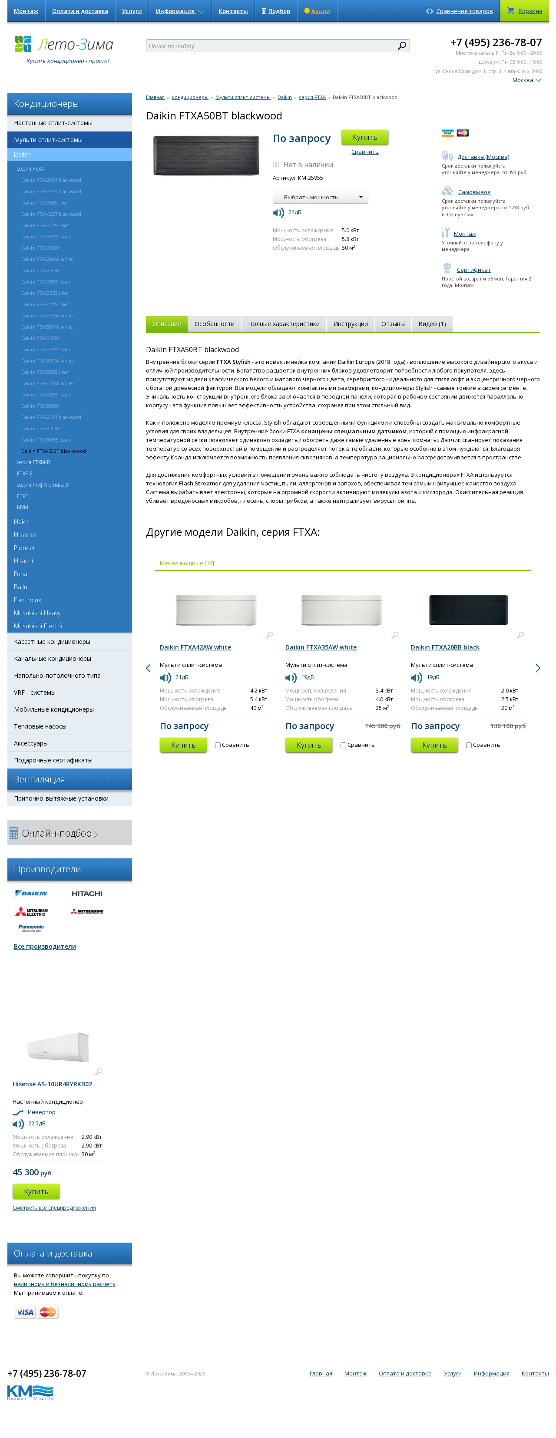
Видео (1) (432, 324)
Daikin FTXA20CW (40, 247)
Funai (21, 574)
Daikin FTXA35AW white (47, 360)
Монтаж (26, 11)
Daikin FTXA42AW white (47, 383)
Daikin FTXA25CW (40, 270)
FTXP (22, 496)
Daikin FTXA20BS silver (45, 202)
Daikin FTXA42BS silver (45, 304)
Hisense (25, 535)
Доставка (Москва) (483, 157)
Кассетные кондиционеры (52, 641)
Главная (155, 97)
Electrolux (27, 600)
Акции (320, 11)
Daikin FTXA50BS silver (45, 372)
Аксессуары (31, 743)
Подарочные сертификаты (53, 760)
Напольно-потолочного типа (57, 675)
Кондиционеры (190, 97)
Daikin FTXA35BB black (46, 236)
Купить (365, 137)
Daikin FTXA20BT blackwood (51, 180)
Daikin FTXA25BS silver (45, 293)
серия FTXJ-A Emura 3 (42, 484)
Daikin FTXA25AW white (47, 315)
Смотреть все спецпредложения (54, 1207)
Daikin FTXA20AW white (47, 259)
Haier (21, 522)
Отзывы (393, 324)
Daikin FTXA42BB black (46, 394)
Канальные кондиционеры (52, 658)
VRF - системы (35, 692)
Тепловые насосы (40, 726)
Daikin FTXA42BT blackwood (51, 214)
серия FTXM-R (33, 462)
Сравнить (365, 151)
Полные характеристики (284, 324)
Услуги (132, 11)
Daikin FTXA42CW (40, 428)
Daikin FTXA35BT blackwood (51, 191)
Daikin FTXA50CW (40, 405)
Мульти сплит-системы (48, 139)
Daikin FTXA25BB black (46, 349)
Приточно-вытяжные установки (61, 798)
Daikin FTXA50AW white (47, 326)
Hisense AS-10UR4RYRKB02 (52, 1084)
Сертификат (474, 270)
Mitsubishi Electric (39, 626)
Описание (166, 324)
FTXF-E (25, 473)
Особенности (215, 324)
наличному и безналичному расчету (65, 1284)
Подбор (279, 11)
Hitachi (23, 561)
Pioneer (24, 548)
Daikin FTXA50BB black (46, 439)
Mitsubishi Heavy (37, 613)
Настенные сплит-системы (53, 123)
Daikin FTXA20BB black (46, 281)
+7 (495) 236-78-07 (496, 42)
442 (450, 214)
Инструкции (350, 324)
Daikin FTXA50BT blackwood (53, 451)
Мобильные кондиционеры (54, 709)
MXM (22, 507)
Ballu (20, 587)
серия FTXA (30, 168)
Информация (176, 11)
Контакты (233, 11)
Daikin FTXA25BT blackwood (51, 417)
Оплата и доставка (80, 11)
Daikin (22, 154)
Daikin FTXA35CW (40, 338)
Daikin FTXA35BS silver (45, 225)
